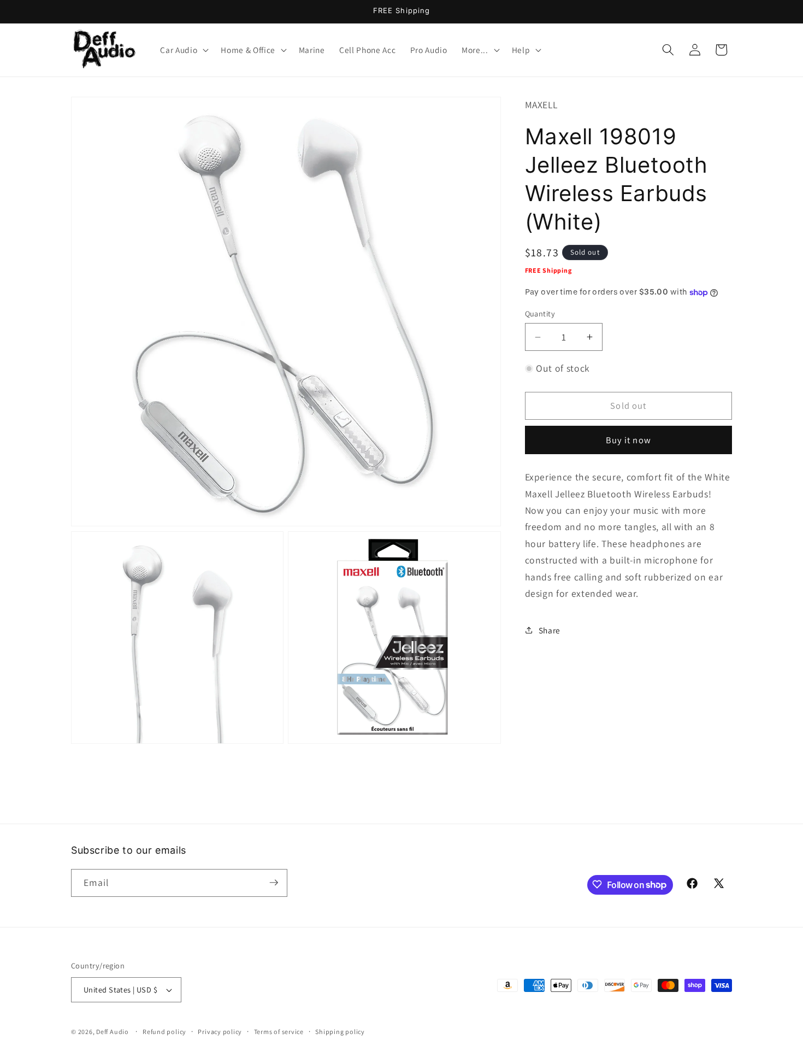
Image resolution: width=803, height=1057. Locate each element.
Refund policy (164, 1031)
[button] (183, 49)
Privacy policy (220, 1031)
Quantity (540, 313)
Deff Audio (112, 1031)
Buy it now (628, 440)
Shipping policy (340, 1031)
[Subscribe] (274, 882)
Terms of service (279, 1031)
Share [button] (549, 630)
